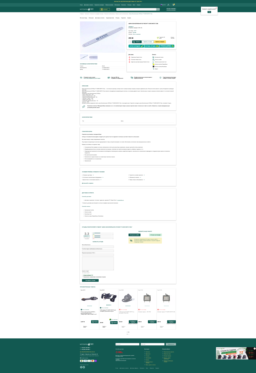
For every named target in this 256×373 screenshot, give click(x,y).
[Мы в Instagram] (81, 367)
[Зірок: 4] (132, 26)
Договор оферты (134, 368)
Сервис (138, 4)
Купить (138, 41)
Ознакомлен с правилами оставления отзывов (94, 276)
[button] (127, 334)
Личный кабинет (168, 5)
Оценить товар (85, 271)
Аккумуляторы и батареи (149, 362)
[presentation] (127, 332)
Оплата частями (109, 4)
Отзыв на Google (155, 235)
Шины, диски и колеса (151, 364)
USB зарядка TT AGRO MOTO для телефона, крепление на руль (108, 310)
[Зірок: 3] (131, 26)
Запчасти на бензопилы (109, 13)
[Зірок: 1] (129, 26)
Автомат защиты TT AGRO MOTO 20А (166, 311)
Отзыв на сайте (134, 235)
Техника (147, 355)
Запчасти (87, 13)
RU (163, 4)
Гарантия (123, 17)
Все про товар (83, 17)
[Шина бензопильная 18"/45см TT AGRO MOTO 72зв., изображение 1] (93, 57)
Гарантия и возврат (99, 4)
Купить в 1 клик (148, 41)
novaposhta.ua (120, 200)
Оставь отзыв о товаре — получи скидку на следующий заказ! (128, 1)
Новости (152, 368)
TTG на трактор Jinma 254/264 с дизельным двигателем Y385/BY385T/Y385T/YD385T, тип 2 (89, 313)
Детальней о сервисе (87, 183)
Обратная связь (167, 353)
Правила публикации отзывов (168, 361)
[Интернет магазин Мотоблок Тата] (86, 9)
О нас (81, 4)
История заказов (167, 355)
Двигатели (148, 353)
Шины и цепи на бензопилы (122, 13)
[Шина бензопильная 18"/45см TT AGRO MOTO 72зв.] (102, 37)
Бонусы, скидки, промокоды (167, 358)
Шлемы (147, 359)
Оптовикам (117, 4)
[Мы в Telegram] (84, 367)
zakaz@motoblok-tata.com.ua (88, 351)
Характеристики (110, 17)
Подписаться (171, 344)
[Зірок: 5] (133, 26)
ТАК (209, 12)
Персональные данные (169, 351)
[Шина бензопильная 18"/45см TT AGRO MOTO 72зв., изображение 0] (84, 57)
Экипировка (148, 357)
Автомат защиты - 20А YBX (144, 311)
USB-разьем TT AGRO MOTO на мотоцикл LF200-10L (126, 312)
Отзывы (129, 4)
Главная (82, 13)
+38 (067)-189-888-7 (171, 8)
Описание (91, 17)
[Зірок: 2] (130, 26)
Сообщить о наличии (133, 322)
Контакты (123, 4)
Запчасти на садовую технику (96, 13)
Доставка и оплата (88, 4)
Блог (134, 4)
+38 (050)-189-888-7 (171, 10)
